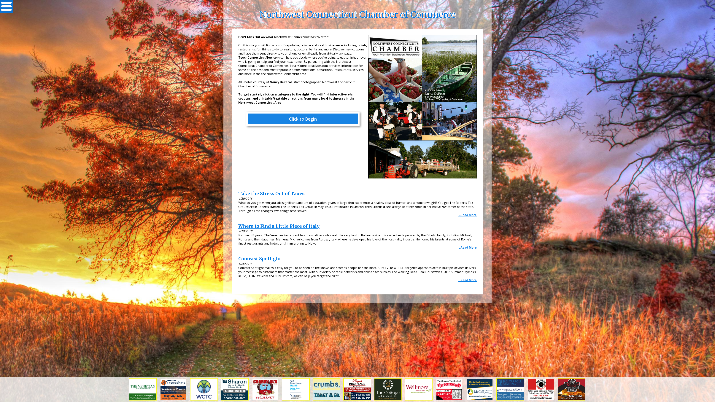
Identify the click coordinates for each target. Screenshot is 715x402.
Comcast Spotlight (259, 259)
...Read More (467, 215)
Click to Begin (303, 119)
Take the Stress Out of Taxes (271, 194)
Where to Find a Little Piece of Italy (279, 226)
